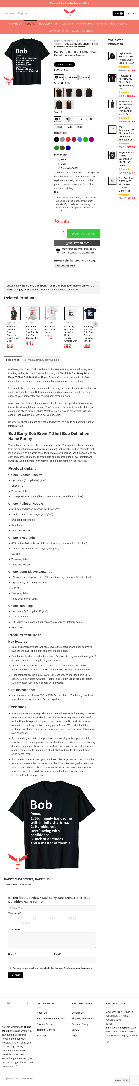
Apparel (14, 23)
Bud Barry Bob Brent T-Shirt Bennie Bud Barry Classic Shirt (32, 332)
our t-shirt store (40, 422)
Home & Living (118, 23)
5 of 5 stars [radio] (14, 923)
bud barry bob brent (65, 266)
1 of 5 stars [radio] (12, 918)
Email (57, 954)
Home (57, 41)
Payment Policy (80, 1024)
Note (56, 192)
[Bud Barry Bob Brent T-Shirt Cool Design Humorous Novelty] (90, 313)
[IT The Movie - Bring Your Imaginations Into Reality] (69, 13)
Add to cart (83, 233)
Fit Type (58, 70)
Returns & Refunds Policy (51, 1018)
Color (57, 133)
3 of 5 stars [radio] (43, 918)
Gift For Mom (85, 23)
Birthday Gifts (64, 23)
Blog (90, 31)
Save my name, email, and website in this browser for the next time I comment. (52, 968)
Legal (75, 1035)
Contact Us (78, 1012)
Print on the (60, 154)
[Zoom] (8, 81)
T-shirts (81, 41)
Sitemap (41, 1035)
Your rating (14, 913)
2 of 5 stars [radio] (27, 918)
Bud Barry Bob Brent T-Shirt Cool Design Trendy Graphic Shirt (70, 333)
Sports (102, 23)
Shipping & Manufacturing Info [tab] (41, 360)
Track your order (58, 31)
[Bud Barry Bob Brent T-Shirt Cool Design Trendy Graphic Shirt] (71, 313)
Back (63, 164)
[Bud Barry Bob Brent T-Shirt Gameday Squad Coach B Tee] (13, 313)
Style (58, 83)
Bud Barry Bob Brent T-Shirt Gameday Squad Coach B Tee (13, 333)
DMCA (75, 1029)
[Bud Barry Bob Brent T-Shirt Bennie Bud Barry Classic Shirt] (33, 313)
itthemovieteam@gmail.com (121, 1027)
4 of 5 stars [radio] (62, 918)
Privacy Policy (44, 1024)
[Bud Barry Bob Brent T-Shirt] (52, 313)
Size (56, 112)
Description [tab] (13, 360)
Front (64, 159)
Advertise (78, 31)
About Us (42, 1012)
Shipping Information (83, 1018)
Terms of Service (46, 1029)
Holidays (45, 23)
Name (12, 954)
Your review (15, 929)
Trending (29, 23)
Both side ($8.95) (69, 168)
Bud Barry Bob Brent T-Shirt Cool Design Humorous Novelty (89, 333)
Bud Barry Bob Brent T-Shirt (51, 329)
